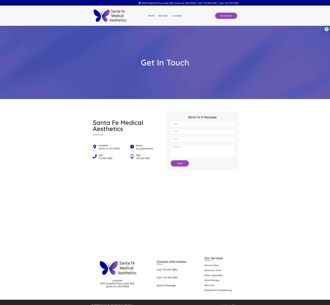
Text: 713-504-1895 (167, 277)
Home (151, 15)
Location (177, 15)
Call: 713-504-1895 (167, 269)
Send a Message (166, 285)
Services (163, 15)
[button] (164, 16)
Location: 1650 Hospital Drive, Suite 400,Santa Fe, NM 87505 (117, 283)
